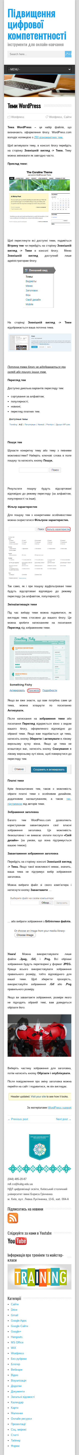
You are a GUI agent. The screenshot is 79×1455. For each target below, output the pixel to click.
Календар (17, 1402)
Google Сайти (19, 1326)
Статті (15, 1435)
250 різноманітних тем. (48, 137)
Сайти (67, 117)
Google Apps (19, 1320)
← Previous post (18, 1119)
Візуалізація (18, 1380)
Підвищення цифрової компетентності (37, 23)
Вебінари (16, 1369)
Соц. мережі (18, 1429)
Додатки (16, 1386)
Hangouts (17, 1337)
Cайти (15, 1304)
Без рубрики (19, 1358)
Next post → (63, 1119)
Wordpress (17, 117)
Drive (14, 1309)
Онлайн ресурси (21, 1418)
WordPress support (59, 1107)
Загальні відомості (23, 1396)
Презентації (18, 1424)
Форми (15, 1445)
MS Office (17, 1342)
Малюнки (17, 1413)
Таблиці (15, 1440)
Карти (14, 1407)
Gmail (14, 1315)
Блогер (15, 1364)
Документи (18, 1391)
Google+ (16, 1331)
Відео (14, 1375)
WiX (13, 1347)
